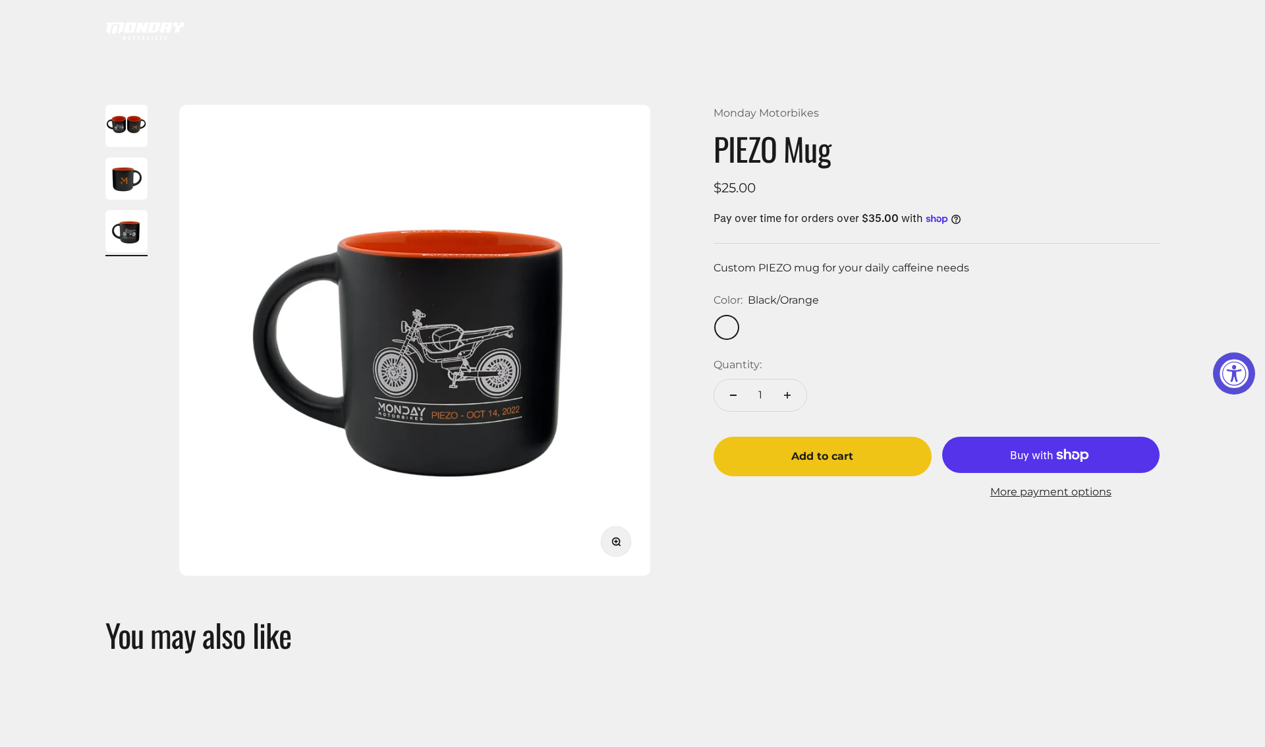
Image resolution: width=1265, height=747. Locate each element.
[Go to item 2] (126, 180)
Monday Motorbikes (766, 113)
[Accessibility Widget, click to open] (1234, 373)
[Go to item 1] (126, 128)
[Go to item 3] (126, 233)
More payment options (1050, 491)
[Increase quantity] (787, 395)
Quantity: (738, 364)
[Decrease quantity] (733, 395)
